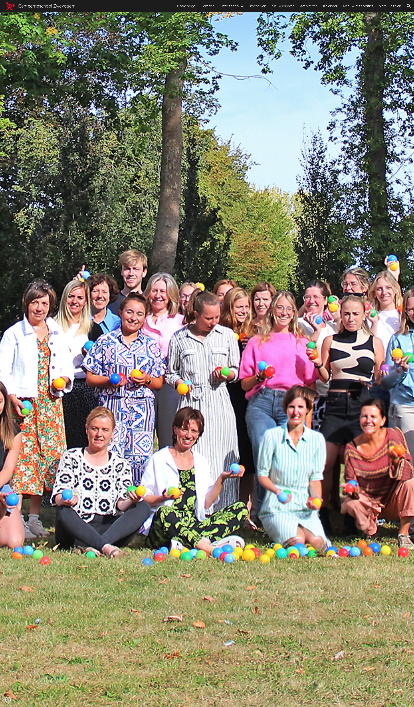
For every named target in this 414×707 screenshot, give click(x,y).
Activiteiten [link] (309, 6)
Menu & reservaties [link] (358, 6)
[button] (409, 6)
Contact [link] (207, 6)
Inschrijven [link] (257, 6)
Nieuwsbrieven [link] (283, 6)
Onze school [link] (229, 6)
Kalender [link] (330, 6)
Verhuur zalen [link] (390, 6)
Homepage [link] (186, 6)
